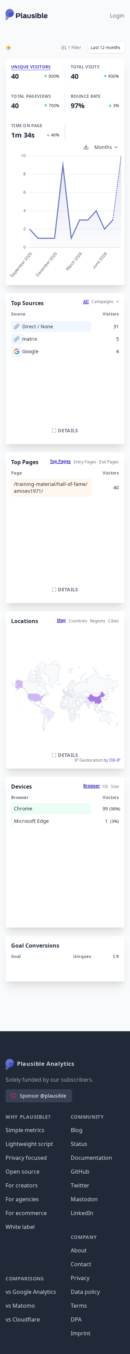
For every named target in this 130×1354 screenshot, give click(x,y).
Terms (79, 1305)
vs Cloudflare (23, 1319)
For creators (22, 1185)
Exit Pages (109, 462)
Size (115, 786)
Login (117, 15)
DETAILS (68, 430)
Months (103, 147)
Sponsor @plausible (43, 1095)
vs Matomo (20, 1305)
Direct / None (37, 326)
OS (105, 786)
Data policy (85, 1292)
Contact (81, 1264)
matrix (29, 339)
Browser (91, 786)
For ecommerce (26, 1213)
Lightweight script (29, 1144)
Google (30, 351)
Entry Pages (84, 462)
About (79, 1250)
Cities (113, 621)
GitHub (80, 1171)
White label (20, 1227)
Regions (97, 621)
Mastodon (84, 1199)
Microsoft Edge (31, 821)
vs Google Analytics (31, 1292)
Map (61, 620)
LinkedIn (82, 1213)
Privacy (80, 1278)
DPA (76, 1319)
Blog (77, 1130)
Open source (23, 1171)
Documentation (91, 1158)
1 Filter (74, 47)
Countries (78, 621)
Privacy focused (26, 1158)
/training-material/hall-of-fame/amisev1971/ (50, 487)
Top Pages (60, 461)
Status (79, 1144)
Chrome (23, 808)
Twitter (80, 1185)
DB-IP (114, 760)
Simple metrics (25, 1130)
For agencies (22, 1199)
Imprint (80, 1333)
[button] (106, 47)
